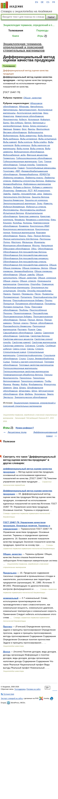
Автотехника (10, 109)
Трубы (48, 381)
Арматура (8, 116)
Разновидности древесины (17, 326)
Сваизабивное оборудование (18, 332)
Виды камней (10, 142)
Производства (40, 313)
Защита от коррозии (36, 200)
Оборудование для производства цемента (25, 265)
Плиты (48, 300)
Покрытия (8, 303)
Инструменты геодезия (32, 210)
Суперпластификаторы (29, 355)
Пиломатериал (11, 297)
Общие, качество (32, 97)
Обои (34, 248)
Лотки (6, 242)
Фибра (24, 384)
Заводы (7, 193)
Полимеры (50, 303)
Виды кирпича (25, 142)
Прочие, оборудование (41, 323)
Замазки (47, 193)
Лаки (29, 235)
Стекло (39, 349)
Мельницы (27, 242)
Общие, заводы (27, 274)
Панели (7, 294)
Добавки (7, 187)
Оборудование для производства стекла (24, 261)
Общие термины (12, 268)
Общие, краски (11, 281)
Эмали (50, 394)
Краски (22, 235)
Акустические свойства (29, 113)
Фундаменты (36, 384)
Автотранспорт (28, 109)
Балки (6, 122)
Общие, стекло (28, 281)
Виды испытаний (47, 139)
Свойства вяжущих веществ (18, 339)
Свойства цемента (13, 345)
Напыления (47, 245)
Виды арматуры (28, 135)
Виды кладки (40, 142)
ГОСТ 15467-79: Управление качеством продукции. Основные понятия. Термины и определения (26, 525)
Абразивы (24, 106)
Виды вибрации (11, 139)
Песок (37, 294)
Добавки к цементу (42, 187)
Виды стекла (37, 148)
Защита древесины (13, 200)
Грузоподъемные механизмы (41, 168)
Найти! (51, 17)
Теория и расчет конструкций (27, 361)
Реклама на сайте (33, 689)
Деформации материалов (37, 184)
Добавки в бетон (22, 187)
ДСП (30, 190)
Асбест (23, 119)
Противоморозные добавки (17, 316)
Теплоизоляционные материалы (20, 368)
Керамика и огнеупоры (37, 219)
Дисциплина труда (17, 432)
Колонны (27, 223)
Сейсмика (30, 345)
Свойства (24, 336)
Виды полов (23, 148)
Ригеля (31, 329)
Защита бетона (40, 197)
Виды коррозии (22, 145)
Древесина (20, 190)
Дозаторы (8, 190)
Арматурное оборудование (29, 116)
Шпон (34, 391)
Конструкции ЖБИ (39, 226)
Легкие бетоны (42, 235)
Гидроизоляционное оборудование (34, 158)
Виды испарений (28, 139)
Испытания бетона (13, 213)
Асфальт (45, 119)
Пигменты (47, 294)
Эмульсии (8, 397)
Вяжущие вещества (37, 155)
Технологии (25, 378)
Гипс (40, 161)
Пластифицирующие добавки (27, 300)
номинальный (10, 598)
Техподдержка (20, 689)
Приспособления (38, 310)
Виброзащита (35, 132)
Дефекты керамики (13, 177)
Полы (27, 307)
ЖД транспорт (42, 190)
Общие (52, 265)
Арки (45, 113)
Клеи (53, 219)
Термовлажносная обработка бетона (23, 374)
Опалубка (35, 284)
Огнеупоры (23, 284)
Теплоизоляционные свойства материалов (26, 371)
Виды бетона (45, 135)
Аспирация (33, 119)
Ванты (31, 129)
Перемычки (27, 294)
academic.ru (12, 5)
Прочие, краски (20, 323)
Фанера (7, 384)
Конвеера (24, 226)
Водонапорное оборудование (29, 151)
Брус (24, 129)
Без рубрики (17, 122)
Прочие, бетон (35, 319)
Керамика (20, 219)
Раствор (22, 329)
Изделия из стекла (36, 206)
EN (36, 2)
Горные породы (27, 164)
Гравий (21, 168)
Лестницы (44, 239)
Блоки (26, 126)
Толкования (15, 30)
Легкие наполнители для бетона (20, 239)
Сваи (38, 329)
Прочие (22, 319)
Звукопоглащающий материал (19, 203)
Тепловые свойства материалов (36, 365)
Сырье (6, 361)
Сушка (22, 358)
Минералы (39, 242)
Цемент (7, 387)
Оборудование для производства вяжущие (25, 255)
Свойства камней (21, 342)
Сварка (38, 332)
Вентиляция (42, 129)
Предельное (10, 573)
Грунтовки (8, 171)
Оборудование (45, 248)
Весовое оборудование (15, 132)
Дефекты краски (34, 177)
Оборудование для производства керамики (25, 258)
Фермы (15, 384)
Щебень (29, 394)
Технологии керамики (32, 381)
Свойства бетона (39, 336)
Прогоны (7, 313)
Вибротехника (10, 135)
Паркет (16, 294)
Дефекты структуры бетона (28, 181)
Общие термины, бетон (35, 268)
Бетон (27, 122)
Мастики (16, 242)
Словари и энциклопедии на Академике (26, 11)
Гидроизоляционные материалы (20, 161)
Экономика (39, 394)
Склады (40, 345)
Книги (15, 36)
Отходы (21, 290)
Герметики (9, 158)
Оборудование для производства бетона (24, 252)
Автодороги (36, 106)
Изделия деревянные (14, 206)
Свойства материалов (44, 342)
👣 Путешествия (7, 694)
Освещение (48, 284)
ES (48, 2)
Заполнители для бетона (16, 197)
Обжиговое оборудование (16, 248)
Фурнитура (50, 384)
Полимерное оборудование (29, 303)
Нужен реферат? (25, 428)
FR (53, 2)
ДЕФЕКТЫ (44, 174)
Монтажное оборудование (17, 245)
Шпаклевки (24, 391)
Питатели (26, 297)
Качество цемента (29, 216)
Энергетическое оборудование (30, 397)
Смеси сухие (19, 349)
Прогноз (7, 626)
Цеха (15, 387)
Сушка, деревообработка (40, 358)
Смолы (30, 349)
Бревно (17, 129)
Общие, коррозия (47, 277)
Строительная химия (14, 352)
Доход (6, 651)
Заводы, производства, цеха (27, 193)
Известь (47, 203)
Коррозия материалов (23, 232)
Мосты (36, 245)
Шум (21, 394)
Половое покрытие (13, 307)
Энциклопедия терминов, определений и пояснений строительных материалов (29, 25)
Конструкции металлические (18, 229)
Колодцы (17, 223)
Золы (39, 203)
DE (42, 2)
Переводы (42, 30)
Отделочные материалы (16, 287)
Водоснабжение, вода (14, 155)
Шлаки (22, 387)
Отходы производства (39, 290)
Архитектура (10, 119)
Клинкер (7, 223)
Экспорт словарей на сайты (12, 698)
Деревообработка (28, 174)
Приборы (23, 310)
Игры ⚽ (42, 36)
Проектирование (22, 313)
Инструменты (11, 210)
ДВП (17, 171)
